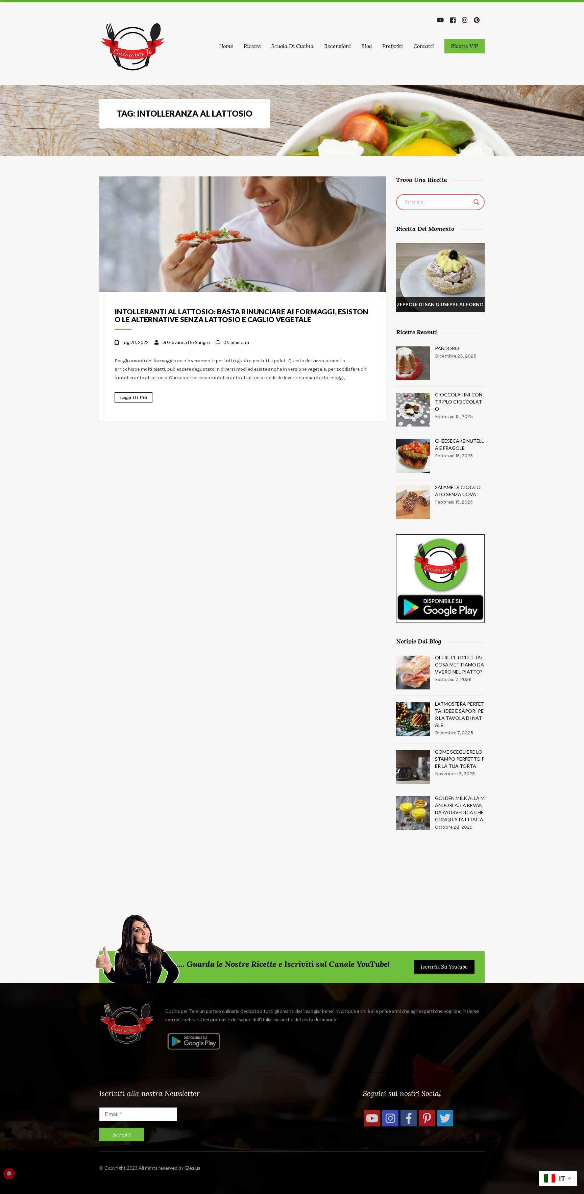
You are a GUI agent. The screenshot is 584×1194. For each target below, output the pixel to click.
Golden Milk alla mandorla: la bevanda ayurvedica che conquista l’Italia (460, 808)
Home (226, 46)
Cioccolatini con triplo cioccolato (458, 402)
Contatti (423, 46)
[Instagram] (390, 1118)
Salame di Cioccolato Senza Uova (459, 490)
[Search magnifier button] (476, 202)
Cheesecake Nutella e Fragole (459, 444)
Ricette (252, 46)
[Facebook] (408, 1118)
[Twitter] (445, 1118)
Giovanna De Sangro (188, 342)
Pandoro (447, 348)
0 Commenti (236, 342)
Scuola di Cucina (292, 46)
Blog (366, 46)
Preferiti (392, 46)
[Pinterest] (427, 1118)
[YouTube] (372, 1118)
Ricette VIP (464, 46)
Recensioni (337, 46)
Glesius (192, 1168)
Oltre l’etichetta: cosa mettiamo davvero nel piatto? (459, 665)
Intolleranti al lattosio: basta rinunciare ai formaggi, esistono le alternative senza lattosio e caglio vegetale (241, 315)
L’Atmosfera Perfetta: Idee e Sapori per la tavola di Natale (459, 714)
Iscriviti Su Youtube (444, 966)
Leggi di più (133, 397)
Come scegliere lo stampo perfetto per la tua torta (460, 759)
